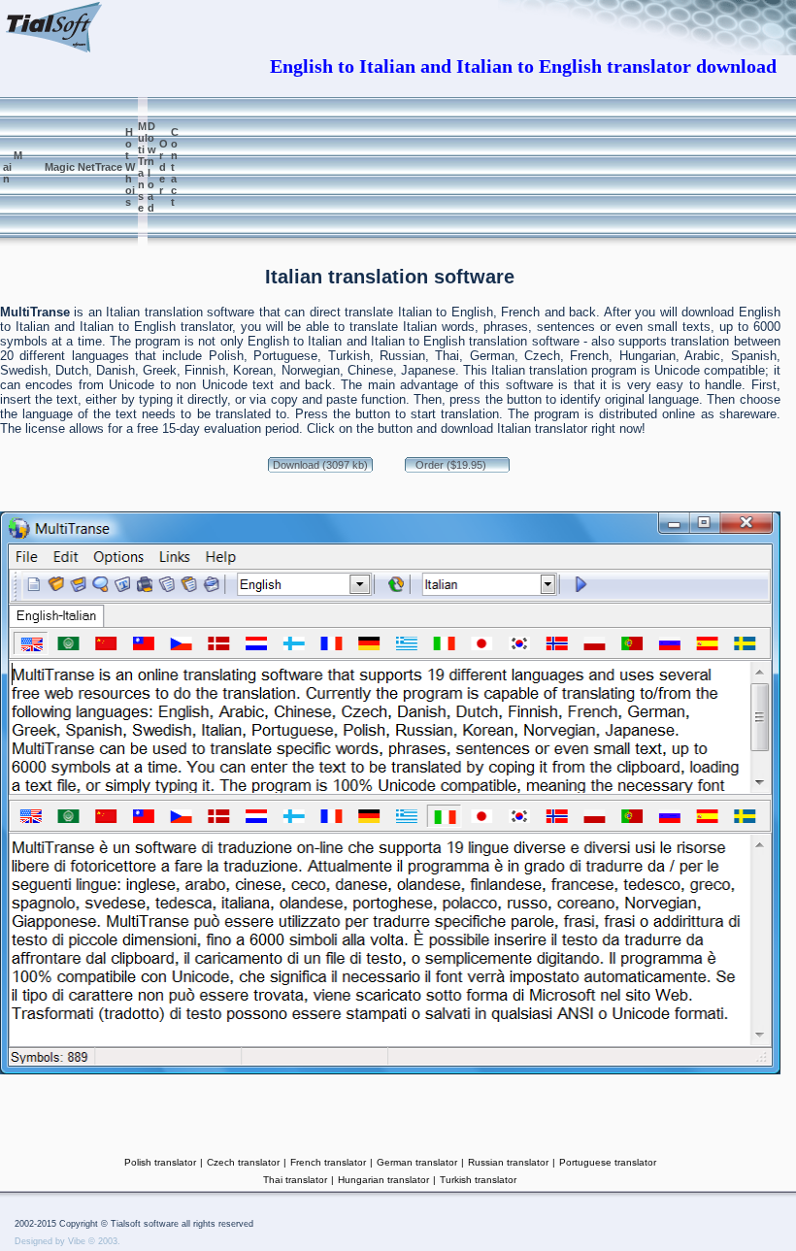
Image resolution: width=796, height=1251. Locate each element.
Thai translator (295, 1179)
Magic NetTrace (76, 167)
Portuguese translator (607, 1162)
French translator (328, 1162)
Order (163, 167)
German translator (417, 1162)
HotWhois (130, 167)
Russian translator (508, 1162)
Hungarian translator (383, 1179)
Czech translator (243, 1162)
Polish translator (160, 1162)
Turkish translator (478, 1179)
